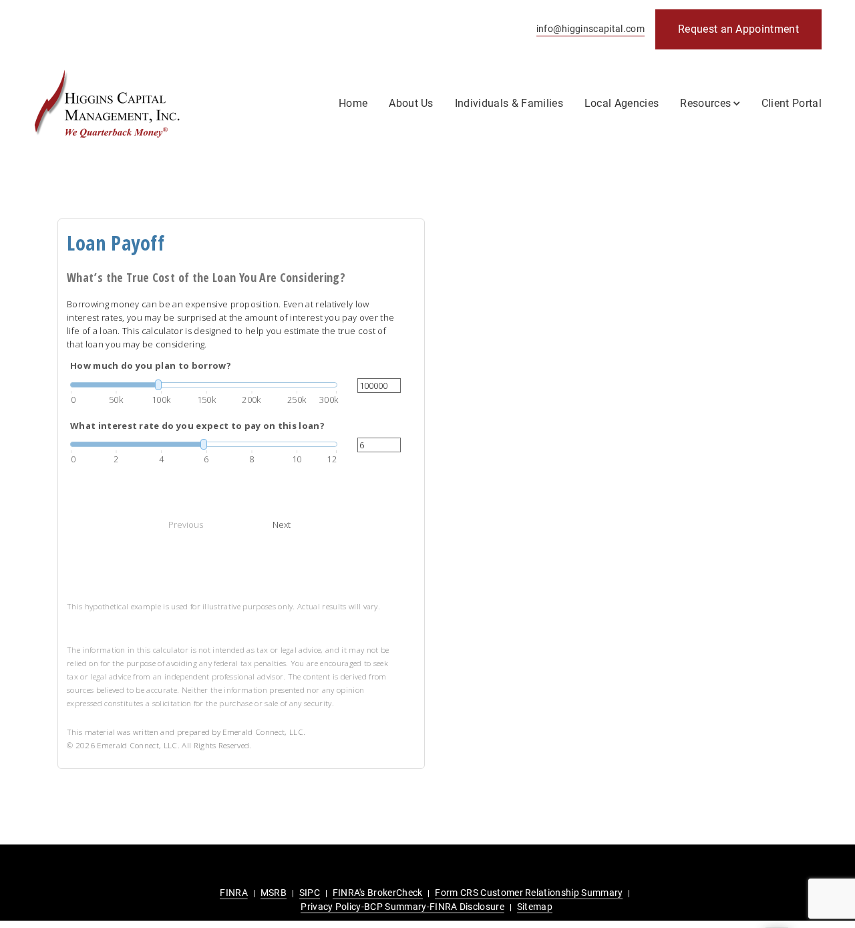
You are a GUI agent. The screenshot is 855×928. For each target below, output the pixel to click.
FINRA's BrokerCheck (378, 892)
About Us (411, 103)
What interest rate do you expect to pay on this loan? (197, 426)
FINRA (234, 892)
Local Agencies (621, 103)
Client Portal (791, 103)
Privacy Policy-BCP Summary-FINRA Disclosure (402, 906)
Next (282, 524)
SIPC (309, 892)
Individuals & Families (509, 103)
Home (353, 103)
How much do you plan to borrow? (150, 365)
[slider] (203, 385)
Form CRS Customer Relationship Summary (529, 892)
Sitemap (534, 906)
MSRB (274, 892)
